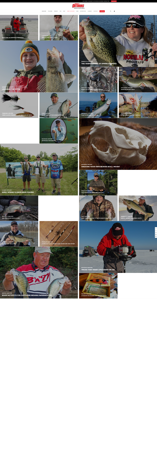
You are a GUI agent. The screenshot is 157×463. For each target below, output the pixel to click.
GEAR (77, 11)
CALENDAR (90, 11)
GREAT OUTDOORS (70, 11)
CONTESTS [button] (95, 11)
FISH (60, 11)
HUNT (64, 11)
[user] (114, 11)
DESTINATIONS (83, 11)
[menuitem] (60, 11)
